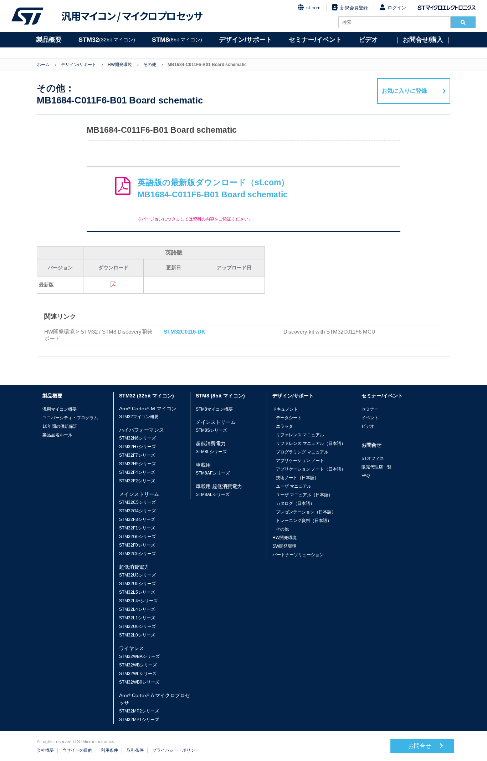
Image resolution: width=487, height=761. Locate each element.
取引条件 (135, 750)
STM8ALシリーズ (213, 494)
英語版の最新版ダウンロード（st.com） (213, 188)
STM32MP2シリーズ (139, 711)
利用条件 (109, 750)
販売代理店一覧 (376, 467)
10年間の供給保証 (59, 426)
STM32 (106, 39)
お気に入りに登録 (404, 91)
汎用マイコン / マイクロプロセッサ (132, 16)
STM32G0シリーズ (137, 536)
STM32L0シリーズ (137, 635)
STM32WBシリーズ (138, 665)
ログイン (397, 7)
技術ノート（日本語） (297, 477)
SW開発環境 (284, 546)
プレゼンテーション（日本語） (306, 511)
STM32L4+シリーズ (138, 600)
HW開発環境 (120, 64)
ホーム (43, 64)
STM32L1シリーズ (137, 617)
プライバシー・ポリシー (175, 750)
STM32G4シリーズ (137, 510)
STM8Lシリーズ (211, 451)
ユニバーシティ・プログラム (70, 417)
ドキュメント (285, 409)
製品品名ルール (57, 434)
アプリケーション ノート (300, 460)
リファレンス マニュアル (300, 434)
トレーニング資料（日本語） (304, 520)
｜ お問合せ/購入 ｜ (423, 39)
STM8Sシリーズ (211, 430)
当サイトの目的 (77, 750)
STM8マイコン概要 (214, 409)
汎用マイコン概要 (59, 409)
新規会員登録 (354, 7)
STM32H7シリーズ (137, 446)
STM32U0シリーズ (137, 626)
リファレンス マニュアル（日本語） (310, 443)
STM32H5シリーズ (137, 463)
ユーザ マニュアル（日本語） (304, 494)
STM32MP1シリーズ (139, 719)
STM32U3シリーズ (137, 575)
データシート (289, 417)
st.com (313, 7)
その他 (149, 64)
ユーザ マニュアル (293, 486)
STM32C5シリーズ (137, 502)
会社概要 (45, 750)
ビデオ (368, 39)
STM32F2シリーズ (137, 480)
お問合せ (420, 746)
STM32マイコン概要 (139, 416)
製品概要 (49, 39)
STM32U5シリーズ (137, 583)
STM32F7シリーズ (137, 455)
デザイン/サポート (245, 39)
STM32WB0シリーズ (139, 682)
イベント (370, 417)
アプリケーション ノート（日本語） (310, 469)
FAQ (366, 475)
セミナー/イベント (315, 39)
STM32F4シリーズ (137, 472)
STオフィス (373, 458)
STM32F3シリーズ (137, 519)
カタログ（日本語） (295, 503)
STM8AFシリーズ (213, 473)
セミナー (370, 409)
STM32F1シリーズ (137, 528)
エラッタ (284, 426)
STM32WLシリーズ (138, 673)
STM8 (177, 39)
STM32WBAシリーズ (139, 656)
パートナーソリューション (298, 554)
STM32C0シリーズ (137, 553)
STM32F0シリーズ (137, 545)
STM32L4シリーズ (137, 609)
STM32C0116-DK (184, 332)
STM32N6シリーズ (137, 438)
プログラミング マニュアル (302, 452)
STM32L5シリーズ (137, 592)
